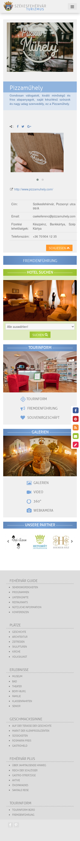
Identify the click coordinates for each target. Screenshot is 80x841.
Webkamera (43, 510)
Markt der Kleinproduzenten (30, 730)
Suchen (38, 335)
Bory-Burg (19, 691)
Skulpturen (19, 646)
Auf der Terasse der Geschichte (31, 726)
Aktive (16, 780)
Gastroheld (19, 746)
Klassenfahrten (22, 701)
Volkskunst (19, 657)
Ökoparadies (20, 785)
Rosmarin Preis (21, 740)
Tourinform (36, 399)
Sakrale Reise (20, 790)
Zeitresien (18, 642)
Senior (16, 706)
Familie (16, 696)
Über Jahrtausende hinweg (29, 765)
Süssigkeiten (20, 735)
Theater (17, 686)
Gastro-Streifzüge (24, 775)
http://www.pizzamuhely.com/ (33, 189)
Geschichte (19, 632)
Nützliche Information (26, 607)
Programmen (20, 592)
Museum (17, 676)
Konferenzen (20, 612)
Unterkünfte (20, 597)
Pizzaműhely (26, 88)
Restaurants (20, 602)
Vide (37, 492)
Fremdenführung (40, 260)
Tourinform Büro (23, 810)
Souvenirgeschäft (42, 418)
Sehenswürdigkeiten (25, 587)
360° (37, 501)
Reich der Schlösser (25, 770)
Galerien (40, 483)
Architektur (20, 637)
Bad (14, 681)
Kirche (16, 651)
